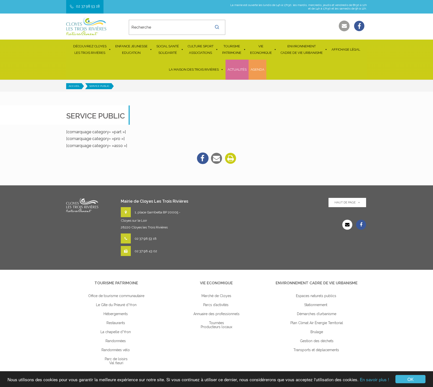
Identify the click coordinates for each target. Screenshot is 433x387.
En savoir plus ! (374, 379)
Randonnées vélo (116, 350)
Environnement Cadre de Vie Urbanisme (302, 49)
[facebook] (202, 158)
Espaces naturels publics (316, 296)
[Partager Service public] (216, 158)
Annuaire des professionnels (216, 314)
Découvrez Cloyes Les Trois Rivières (89, 49)
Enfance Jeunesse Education (131, 49)
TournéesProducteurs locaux (216, 325)
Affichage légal (346, 49)
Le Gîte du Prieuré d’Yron (116, 305)
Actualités (237, 69)
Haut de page (345, 202)
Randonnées (116, 341)
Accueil (74, 86)
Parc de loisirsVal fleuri (116, 361)
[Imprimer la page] (230, 158)
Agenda (257, 69)
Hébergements (116, 314)
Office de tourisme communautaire (116, 296)
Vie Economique (261, 49)
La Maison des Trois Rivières (194, 69)
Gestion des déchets (317, 341)
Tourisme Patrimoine (231, 49)
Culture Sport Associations (200, 49)
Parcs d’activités (216, 305)
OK (410, 379)
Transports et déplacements (316, 350)
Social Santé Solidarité (167, 49)
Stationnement (316, 305)
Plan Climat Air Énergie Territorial (316, 323)
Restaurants (116, 323)
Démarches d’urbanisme (316, 314)
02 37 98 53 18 (88, 6)
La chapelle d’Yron (116, 332)
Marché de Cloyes (216, 296)
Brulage (316, 332)
